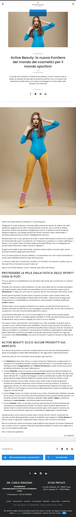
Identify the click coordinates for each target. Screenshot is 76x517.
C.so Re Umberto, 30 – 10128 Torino (56, 487)
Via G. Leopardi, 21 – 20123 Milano (56, 489)
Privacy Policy (55, 501)
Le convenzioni (36, 501)
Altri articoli (38, 53)
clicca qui (17, 513)
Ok (64, 513)
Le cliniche (27, 501)
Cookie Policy (66, 501)
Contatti (8, 501)
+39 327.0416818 (25, 494)
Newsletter (46, 501)
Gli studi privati (17, 501)
